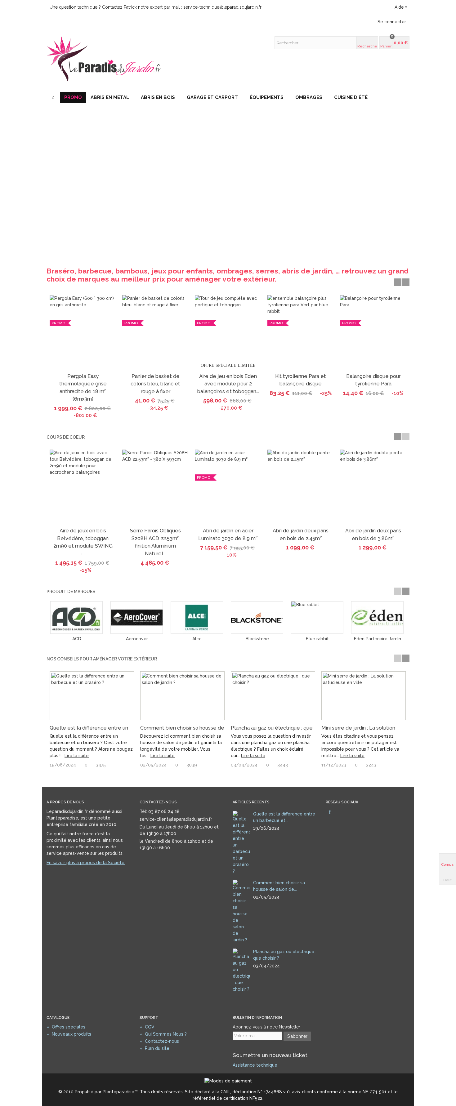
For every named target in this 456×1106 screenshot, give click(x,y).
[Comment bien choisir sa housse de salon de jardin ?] (182, 695)
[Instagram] (340, 812)
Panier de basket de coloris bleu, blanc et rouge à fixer (155, 383)
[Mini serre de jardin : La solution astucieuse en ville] (363, 695)
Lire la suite (77, 755)
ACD (76, 638)
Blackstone (257, 638)
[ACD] (76, 617)
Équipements (267, 97)
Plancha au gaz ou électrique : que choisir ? (284, 955)
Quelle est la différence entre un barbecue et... (284, 817)
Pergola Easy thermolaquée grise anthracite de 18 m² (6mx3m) (83, 387)
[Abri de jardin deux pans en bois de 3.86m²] (373, 487)
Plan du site (154, 1048)
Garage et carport (212, 97)
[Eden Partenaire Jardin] (377, 617)
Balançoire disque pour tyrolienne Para (373, 380)
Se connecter (392, 21)
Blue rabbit (317, 638)
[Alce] (197, 617)
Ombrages (308, 97)
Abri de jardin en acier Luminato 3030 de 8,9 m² (228, 534)
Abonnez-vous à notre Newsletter (266, 1026)
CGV (147, 1026)
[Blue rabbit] (317, 617)
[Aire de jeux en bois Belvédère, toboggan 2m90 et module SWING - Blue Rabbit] (83, 487)
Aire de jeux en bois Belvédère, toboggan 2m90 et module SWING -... (83, 542)
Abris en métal (110, 97)
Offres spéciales (66, 1026)
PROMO (73, 97)
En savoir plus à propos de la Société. (86, 862)
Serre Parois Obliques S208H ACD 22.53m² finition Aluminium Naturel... (155, 542)
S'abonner (297, 1036)
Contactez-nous (159, 1041)
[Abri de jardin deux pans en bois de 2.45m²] (300, 487)
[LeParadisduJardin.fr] (104, 58)
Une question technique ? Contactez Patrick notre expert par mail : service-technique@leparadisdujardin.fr (156, 7)
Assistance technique (255, 1065)
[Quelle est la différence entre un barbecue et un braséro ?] (91, 695)
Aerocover (137, 638)
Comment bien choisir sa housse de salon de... (279, 886)
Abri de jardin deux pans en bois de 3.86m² (373, 534)
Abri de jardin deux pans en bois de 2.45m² (301, 534)
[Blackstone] (257, 617)
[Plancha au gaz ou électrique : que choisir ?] (273, 695)
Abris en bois (158, 97)
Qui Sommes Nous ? (163, 1034)
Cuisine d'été (351, 97)
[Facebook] (330, 812)
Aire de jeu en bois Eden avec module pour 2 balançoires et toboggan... (228, 383)
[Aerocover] (136, 617)
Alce (197, 638)
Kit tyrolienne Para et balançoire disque (300, 380)
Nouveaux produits (69, 1034)
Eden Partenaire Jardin (377, 638)
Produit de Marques (71, 591)
